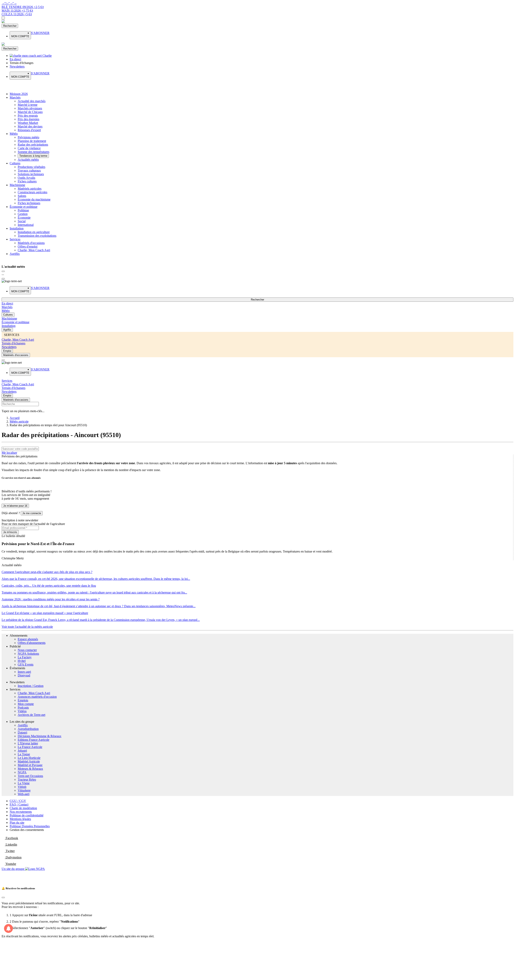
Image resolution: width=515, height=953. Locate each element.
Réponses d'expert (29, 130)
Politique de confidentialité (26, 815)
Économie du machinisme (34, 199)
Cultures (15, 163)
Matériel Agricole (29, 761)
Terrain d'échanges (13, 343)
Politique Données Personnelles (30, 826)
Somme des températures (33, 151)
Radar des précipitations (33, 144)
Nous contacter (27, 650)
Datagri (22, 732)
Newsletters (9, 347)
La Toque (24, 754)
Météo (14, 133)
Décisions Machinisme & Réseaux (39, 736)
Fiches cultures (27, 181)
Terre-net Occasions (30, 776)
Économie (24, 217)
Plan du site (17, 822)
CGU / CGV (18, 801)
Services (15, 239)
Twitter (10, 851)
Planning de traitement (32, 141)
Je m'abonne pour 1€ (15, 505)
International (26, 224)
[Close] (3, 271)
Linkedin (11, 844)
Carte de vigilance (29, 148)
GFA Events (25, 664)
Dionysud (24, 675)
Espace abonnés (28, 639)
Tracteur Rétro (27, 779)
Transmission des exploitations (37, 235)
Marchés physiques (30, 108)
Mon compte (26, 704)
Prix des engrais (28, 115)
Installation (17, 228)
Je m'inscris (10, 532)
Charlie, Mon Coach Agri (34, 250)
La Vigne (24, 783)
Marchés (15, 97)
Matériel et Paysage (30, 765)
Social (22, 221)
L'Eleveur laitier (28, 743)
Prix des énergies (28, 119)
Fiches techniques (29, 203)
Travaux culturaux (29, 170)
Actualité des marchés (31, 101)
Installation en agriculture (34, 232)
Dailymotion (13, 857)
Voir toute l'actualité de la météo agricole (27, 626)
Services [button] (7, 380)
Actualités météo (28, 159)
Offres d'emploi (27, 246)
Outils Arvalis (26, 177)
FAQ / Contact (19, 804)
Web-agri (23, 794)
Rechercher (9, 25)
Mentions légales (20, 819)
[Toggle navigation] (3, 18)
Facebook (11, 838)
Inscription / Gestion (30, 685)
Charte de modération (23, 808)
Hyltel (22, 661)
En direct (7, 303)
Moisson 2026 (19, 94)
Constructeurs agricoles (32, 192)
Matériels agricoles (29, 188)
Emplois (23, 700)
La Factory (25, 657)
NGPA (22, 772)
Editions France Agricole (33, 739)
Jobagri (22, 750)
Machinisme (17, 185)
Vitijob (22, 786)
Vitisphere (24, 790)
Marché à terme (27, 104)
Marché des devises (30, 126)
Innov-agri (24, 671)
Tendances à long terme (33, 155)
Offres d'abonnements (31, 642)
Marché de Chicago (30, 112)
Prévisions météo (28, 137)
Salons (22, 196)
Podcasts (23, 707)
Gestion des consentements (27, 830)
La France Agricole (30, 747)
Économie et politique (23, 206)
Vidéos (22, 711)
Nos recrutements (21, 811)
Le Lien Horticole (29, 758)
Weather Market (28, 123)
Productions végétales (31, 167)
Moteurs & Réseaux (30, 768)
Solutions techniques (31, 174)
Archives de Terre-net (31, 714)
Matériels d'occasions (31, 243)
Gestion (23, 214)
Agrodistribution (28, 729)
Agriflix (15, 253)
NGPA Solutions (28, 653)
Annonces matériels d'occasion (37, 696)
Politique (23, 210)
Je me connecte (31, 513)
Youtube (10, 864)
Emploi (7, 350)
